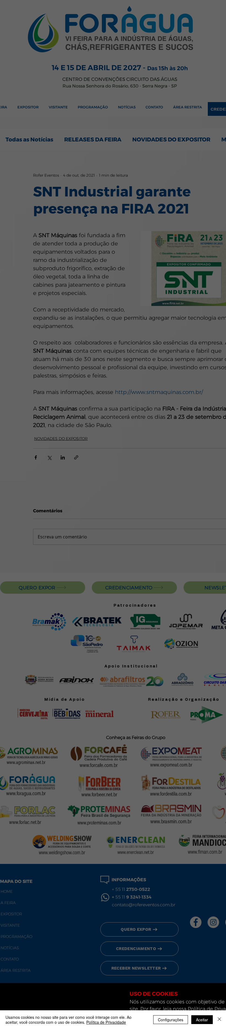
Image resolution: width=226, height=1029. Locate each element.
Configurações (170, 1019)
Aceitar (202, 1019)
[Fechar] (219, 1020)
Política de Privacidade (106, 1022)
